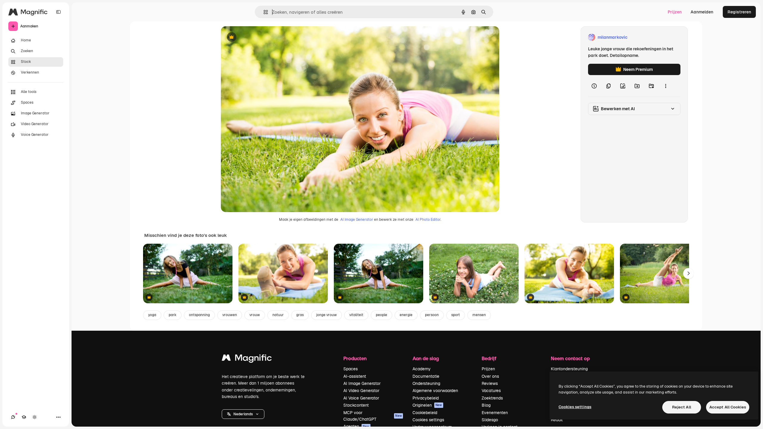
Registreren (739, 12)
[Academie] (24, 417)
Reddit (557, 419)
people (381, 315)
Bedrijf (489, 358)
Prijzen (675, 12)
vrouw (254, 315)
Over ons (490, 376)
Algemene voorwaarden (435, 390)
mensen (479, 315)
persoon (432, 315)
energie (406, 315)
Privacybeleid (425, 398)
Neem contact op (570, 358)
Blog (486, 405)
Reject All (681, 407)
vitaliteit (356, 315)
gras (300, 315)
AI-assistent (354, 376)
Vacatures (491, 390)
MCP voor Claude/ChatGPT (372, 416)
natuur (278, 315)
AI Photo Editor (428, 219)
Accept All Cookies (727, 407)
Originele (260, 37)
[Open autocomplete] (263, 12)
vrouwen (229, 315)
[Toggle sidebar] (58, 12)
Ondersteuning (426, 383)
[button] (243, 414)
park (172, 315)
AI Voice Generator (361, 398)
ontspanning (199, 315)
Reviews (490, 383)
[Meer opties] (665, 86)
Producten (355, 358)
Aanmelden (702, 12)
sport (455, 315)
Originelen (427, 405)
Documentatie (425, 376)
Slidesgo (490, 419)
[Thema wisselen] (34, 417)
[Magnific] (247, 359)
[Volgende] (688, 273)
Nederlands (243, 414)
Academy (421, 369)
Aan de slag (425, 358)
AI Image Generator (356, 219)
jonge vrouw (326, 315)
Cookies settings (428, 419)
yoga (152, 315)
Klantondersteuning (569, 369)
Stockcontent (356, 405)
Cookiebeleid (424, 412)
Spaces (350, 369)
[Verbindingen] (13, 417)
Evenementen (495, 412)
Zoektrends (492, 398)
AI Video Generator (361, 390)
